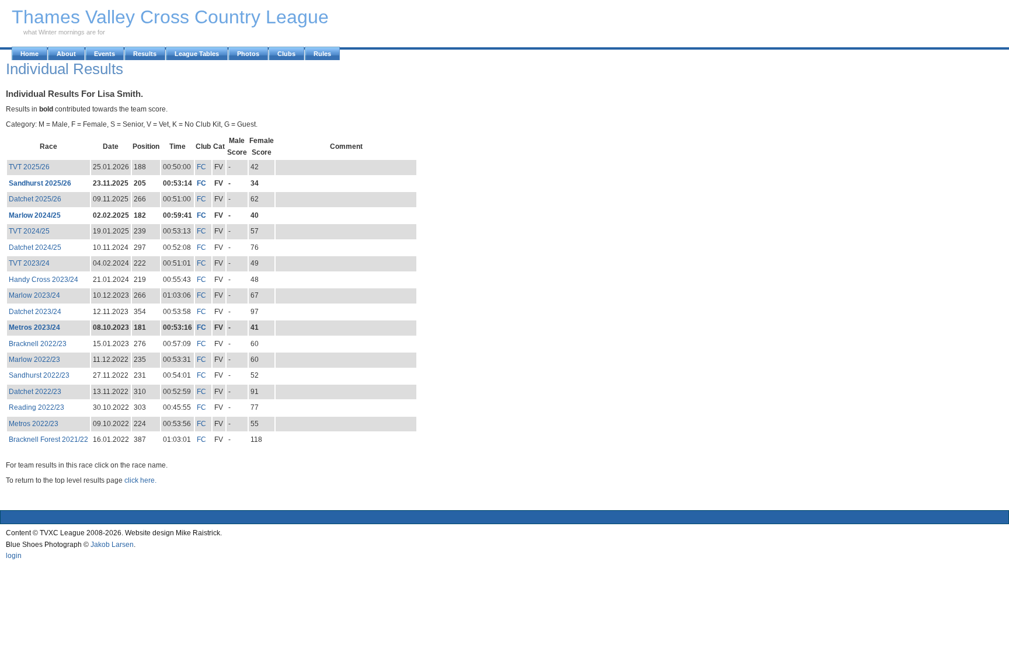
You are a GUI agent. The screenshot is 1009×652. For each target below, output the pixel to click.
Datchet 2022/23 (35, 392)
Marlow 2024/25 (35, 215)
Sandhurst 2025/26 (40, 183)
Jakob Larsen (112, 545)
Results (144, 53)
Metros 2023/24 (34, 327)
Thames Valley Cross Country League (170, 16)
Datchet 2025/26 (35, 199)
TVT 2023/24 (29, 263)
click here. (140, 480)
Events (104, 53)
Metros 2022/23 (33, 424)
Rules (322, 53)
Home (29, 53)
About (66, 53)
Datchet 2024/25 (35, 247)
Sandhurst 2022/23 (39, 375)
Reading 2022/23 (36, 407)
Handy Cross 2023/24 (43, 280)
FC (201, 167)
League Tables (197, 53)
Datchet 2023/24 (35, 312)
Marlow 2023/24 (34, 295)
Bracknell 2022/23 (38, 344)
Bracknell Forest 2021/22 (48, 439)
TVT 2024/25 (29, 231)
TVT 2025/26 (29, 167)
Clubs (286, 53)
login (14, 556)
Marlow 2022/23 (34, 359)
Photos (248, 53)
